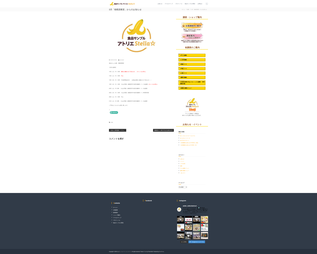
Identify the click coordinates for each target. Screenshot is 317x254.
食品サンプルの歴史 (190, 3)
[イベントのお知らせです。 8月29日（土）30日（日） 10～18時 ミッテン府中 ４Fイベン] (196, 227)
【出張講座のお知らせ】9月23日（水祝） (189, 142)
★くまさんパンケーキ (185, 138)
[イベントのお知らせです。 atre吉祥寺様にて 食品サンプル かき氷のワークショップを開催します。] (204, 227)
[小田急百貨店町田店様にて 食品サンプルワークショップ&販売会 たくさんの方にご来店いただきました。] (188, 227)
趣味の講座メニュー (184, 170)
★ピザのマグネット (184, 140)
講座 (188, 9)
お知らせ (160, 3)
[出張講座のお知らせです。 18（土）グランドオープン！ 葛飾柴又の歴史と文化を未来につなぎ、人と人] (204, 235)
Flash (145, 251)
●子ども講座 (183, 55)
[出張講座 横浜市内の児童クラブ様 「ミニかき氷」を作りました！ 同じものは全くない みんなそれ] (196, 235)
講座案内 (115, 212)
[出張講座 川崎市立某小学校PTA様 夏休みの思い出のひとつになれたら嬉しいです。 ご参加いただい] (180, 219)
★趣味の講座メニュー (186, 88)
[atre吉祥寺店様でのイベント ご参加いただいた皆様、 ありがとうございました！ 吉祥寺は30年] (188, 219)
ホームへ (115, 207)
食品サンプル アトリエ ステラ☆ (124, 251)
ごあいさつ (182, 172)
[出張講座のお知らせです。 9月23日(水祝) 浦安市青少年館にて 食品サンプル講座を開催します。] (204, 219)
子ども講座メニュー (184, 168)
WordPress (161, 251)
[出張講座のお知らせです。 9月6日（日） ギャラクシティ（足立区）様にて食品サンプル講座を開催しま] (180, 227)
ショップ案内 (116, 215)
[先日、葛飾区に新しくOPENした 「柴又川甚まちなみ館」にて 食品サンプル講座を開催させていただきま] (188, 235)
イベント (182, 161)
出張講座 (115, 210)
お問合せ (200, 3)
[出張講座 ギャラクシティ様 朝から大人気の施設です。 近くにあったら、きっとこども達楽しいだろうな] (196, 219)
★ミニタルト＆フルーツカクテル (187, 135)
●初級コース (183, 64)
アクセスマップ (169, 3)
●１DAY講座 (183, 59)
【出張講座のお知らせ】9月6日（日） (188, 145)
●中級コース (183, 68)
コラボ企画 (182, 163)
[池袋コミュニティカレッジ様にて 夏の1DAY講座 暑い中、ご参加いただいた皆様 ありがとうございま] (180, 235)
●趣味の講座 (183, 77)
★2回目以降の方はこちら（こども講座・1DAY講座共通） (192, 82)
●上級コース (183, 73)
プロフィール (178, 3)
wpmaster (122, 60)
